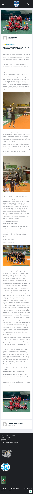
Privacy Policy (15, 488)
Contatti (3, 488)
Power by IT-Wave (6, 490)
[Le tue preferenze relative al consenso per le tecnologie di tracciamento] (30, 491)
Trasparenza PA (28, 488)
